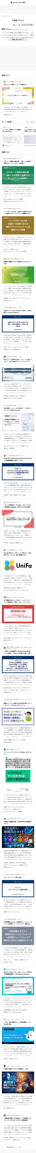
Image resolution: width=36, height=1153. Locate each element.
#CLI (14, 398)
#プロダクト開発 (20, 862)
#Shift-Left (26, 688)
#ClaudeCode (8, 688)
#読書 (5, 807)
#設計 (24, 495)
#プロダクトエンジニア (13, 446)
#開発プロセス (8, 114)
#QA (5, 199)
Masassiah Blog (10, 749)
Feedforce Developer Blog (12, 258)
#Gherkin (9, 199)
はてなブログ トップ (8, 16)
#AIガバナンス (25, 690)
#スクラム (6, 249)
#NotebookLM (8, 742)
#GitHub (26, 347)
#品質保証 (12, 448)
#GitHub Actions (14, 396)
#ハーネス (28, 638)
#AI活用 (21, 865)
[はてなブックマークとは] (12, 122)
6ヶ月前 (23, 874)
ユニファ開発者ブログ (11, 81)
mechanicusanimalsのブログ (13, 818)
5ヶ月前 (23, 818)
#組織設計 (12, 862)
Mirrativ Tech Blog (10, 969)
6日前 (19, 81)
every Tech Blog (10, 502)
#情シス (17, 690)
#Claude (11, 543)
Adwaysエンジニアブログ (12, 597)
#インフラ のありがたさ (10, 590)
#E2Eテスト (23, 396)
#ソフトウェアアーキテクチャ (16, 807)
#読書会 (6, 298)
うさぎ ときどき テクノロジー (14, 1066)
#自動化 (6, 448)
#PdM (5, 740)
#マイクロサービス (23, 590)
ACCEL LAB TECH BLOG (12, 1115)
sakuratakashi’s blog (11, 307)
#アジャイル (25, 298)
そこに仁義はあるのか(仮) (12, 455)
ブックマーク (7, 127)
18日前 (18, 158)
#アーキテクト (8, 809)
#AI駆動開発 (7, 1010)
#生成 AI (6, 543)
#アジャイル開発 (18, 199)
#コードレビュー (18, 347)
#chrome (19, 398)
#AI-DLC (6, 1058)
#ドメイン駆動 (21, 740)
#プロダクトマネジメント (11, 865)
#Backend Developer (10, 588)
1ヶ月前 (19, 307)
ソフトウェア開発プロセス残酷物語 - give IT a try (12, 130)
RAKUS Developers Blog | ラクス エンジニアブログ (18, 699)
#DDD (10, 495)
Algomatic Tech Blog (11, 356)
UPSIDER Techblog (11, 158)
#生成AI (6, 495)
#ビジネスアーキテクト (10, 811)
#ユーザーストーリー (18, 638)
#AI (5, 446)
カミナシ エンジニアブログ (12, 1019)
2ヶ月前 (19, 405)
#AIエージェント (8, 347)
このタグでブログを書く (27, 24)
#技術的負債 (16, 349)
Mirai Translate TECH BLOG (13, 874)
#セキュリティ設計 (9, 690)
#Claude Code (17, 1012)
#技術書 (20, 811)
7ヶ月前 (22, 1115)
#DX (25, 865)
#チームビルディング (19, 201)
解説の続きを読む (17, 39)
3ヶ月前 (15, 648)
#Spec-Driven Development (19, 1010)
